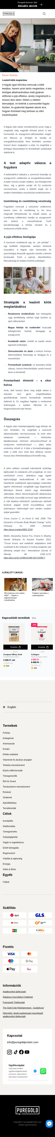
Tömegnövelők (10, 776)
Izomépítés (8, 821)
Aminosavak (9, 743)
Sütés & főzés (9, 869)
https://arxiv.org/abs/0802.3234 (18, 529)
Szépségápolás (10, 837)
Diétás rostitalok (10, 754)
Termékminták (9, 808)
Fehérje (6, 733)
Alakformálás (9, 826)
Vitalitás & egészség (12, 858)
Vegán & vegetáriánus (13, 842)
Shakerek (7, 797)
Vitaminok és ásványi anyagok (17, 760)
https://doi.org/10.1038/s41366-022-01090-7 (24, 558)
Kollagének (8, 738)
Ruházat (7, 792)
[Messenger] (49, 1124)
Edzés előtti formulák (13, 770)
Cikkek (6, 882)
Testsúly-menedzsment (14, 765)
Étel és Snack (9, 781)
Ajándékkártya (9, 803)
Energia (6, 864)
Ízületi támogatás (11, 848)
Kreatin (6, 749)
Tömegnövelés (10, 832)
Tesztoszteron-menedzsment (16, 787)
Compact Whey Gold (12, 654)
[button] (41, 662)
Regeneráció (9, 853)
